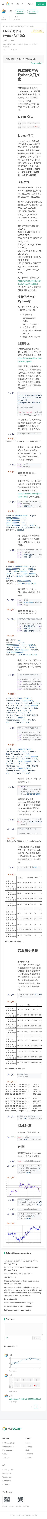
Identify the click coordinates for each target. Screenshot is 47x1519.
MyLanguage (7, 1450)
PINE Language (8, 1443)
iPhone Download (8, 1506)
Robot (27, 1443)
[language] (18, 4)
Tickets (28, 1457)
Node (27, 1450)
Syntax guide (7, 1470)
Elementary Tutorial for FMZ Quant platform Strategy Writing (21, 1268)
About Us (6, 1457)
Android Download (22, 1506)
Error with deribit (10, 1299)
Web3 (4, 1454)
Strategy (28, 1446)
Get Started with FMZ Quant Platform (19, 1273)
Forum (5, 26)
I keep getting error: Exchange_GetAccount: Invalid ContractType (21, 1282)
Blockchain (6, 1481)
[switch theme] (23, 4)
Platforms (29, 1454)
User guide (6, 1473)
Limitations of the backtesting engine (18, 1303)
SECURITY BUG (10, 1277)
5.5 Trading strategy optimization (17, 1310)
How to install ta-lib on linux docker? (18, 1306)
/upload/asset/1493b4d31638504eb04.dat (25, 1399)
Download (35, 63)
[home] (7, 4)
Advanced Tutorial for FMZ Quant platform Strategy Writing (21, 1262)
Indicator (5, 1484)
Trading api (6, 1477)
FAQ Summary (8, 1446)
